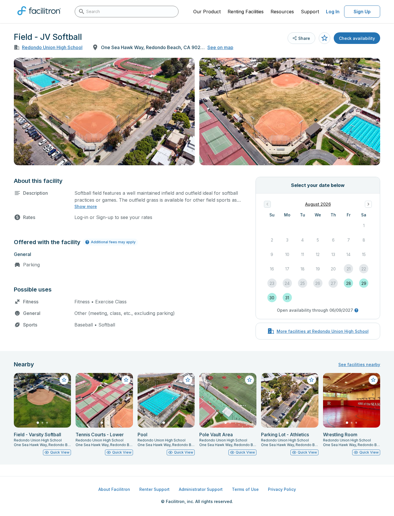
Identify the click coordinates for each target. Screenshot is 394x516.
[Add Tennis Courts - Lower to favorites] (126, 380)
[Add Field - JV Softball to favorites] (324, 38)
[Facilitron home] (39, 17)
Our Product (207, 11)
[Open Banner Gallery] (104, 111)
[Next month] (368, 204)
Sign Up (362, 11)
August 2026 (318, 204)
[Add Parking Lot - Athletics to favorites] (311, 380)
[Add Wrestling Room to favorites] (373, 380)
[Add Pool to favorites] (187, 380)
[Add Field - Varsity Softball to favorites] (64, 380)
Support (310, 11)
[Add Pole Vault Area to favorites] (249, 380)
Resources (282, 11)
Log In (332, 11)
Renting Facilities (246, 11)
